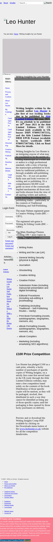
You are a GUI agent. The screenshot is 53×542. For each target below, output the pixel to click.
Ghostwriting (8, 144)
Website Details (8, 169)
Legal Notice (10, 177)
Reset (6, 3)
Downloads (8, 163)
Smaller (12, 3)
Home (16, 34)
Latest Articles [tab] (6, 271)
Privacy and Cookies (8, 94)
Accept (27, 540)
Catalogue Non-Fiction (10, 134)
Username (9, 217)
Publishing (8, 157)
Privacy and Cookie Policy (12, 540)
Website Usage (10, 187)
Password (9, 223)
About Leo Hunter (7, 103)
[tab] (13, 257)
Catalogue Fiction (10, 122)
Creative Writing (8, 150)
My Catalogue (8, 112)
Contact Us (8, 196)
